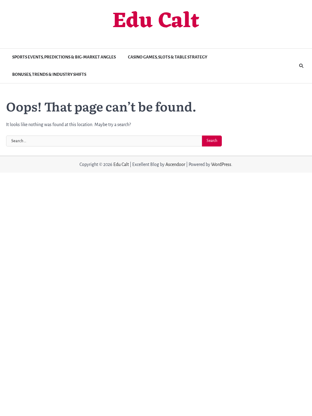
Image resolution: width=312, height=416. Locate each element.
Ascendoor (175, 164)
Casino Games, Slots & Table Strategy (167, 57)
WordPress (221, 164)
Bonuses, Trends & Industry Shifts (49, 74)
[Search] (301, 66)
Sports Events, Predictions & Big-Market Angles (64, 57)
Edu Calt (156, 22)
